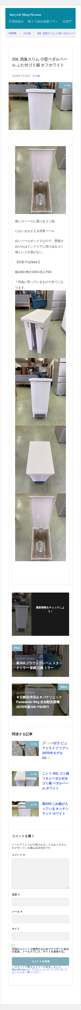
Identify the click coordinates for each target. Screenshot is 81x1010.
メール (17, 911)
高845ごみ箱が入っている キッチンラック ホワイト (55, 808)
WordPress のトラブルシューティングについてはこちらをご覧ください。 (40, 971)
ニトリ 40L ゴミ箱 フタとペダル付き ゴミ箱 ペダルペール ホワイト (55, 780)
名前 (16, 894)
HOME (12, 33)
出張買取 (69, 21)
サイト (16, 928)
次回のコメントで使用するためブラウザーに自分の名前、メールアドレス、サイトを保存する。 (40, 950)
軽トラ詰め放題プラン (43, 21)
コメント (18, 854)
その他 (27, 33)
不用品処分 (16, 21)
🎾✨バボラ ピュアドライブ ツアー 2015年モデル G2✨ (55, 750)
